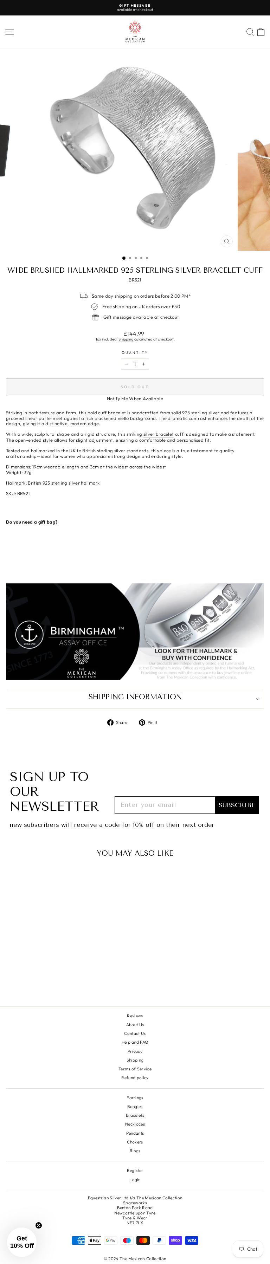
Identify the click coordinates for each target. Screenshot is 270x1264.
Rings (135, 1150)
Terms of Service (135, 1068)
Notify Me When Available (135, 398)
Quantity (135, 353)
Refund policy (134, 1077)
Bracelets (135, 1115)
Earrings (135, 1097)
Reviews (135, 1015)
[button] (22, 1242)
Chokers (135, 1142)
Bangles (134, 1106)
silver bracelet (158, 434)
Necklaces (135, 1124)
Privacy (135, 1051)
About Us (135, 1024)
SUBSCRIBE (237, 805)
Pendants (135, 1133)
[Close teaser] (38, 1225)
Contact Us (135, 1033)
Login (135, 1179)
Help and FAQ (135, 1042)
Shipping (126, 339)
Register (135, 1170)
